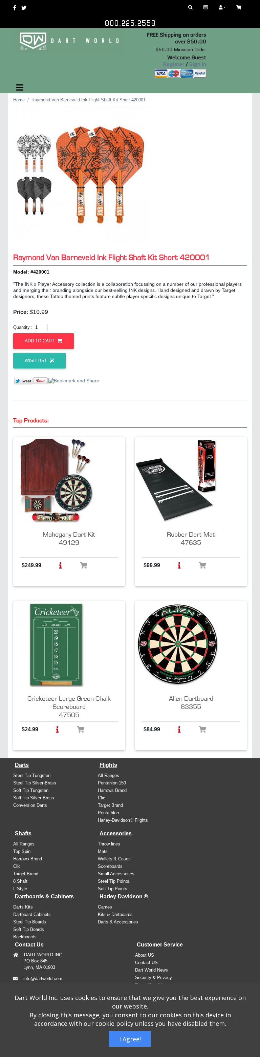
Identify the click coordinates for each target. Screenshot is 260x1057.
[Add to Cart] (83, 565)
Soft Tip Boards (28, 929)
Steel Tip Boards (29, 921)
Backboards (25, 936)
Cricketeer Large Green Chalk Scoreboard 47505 (69, 706)
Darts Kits (23, 907)
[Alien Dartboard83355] (177, 644)
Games (105, 907)
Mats (103, 851)
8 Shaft (20, 881)
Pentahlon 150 (112, 782)
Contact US (146, 962)
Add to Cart (40, 340)
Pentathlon (108, 812)
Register (174, 64)
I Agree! (130, 1039)
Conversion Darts (30, 805)
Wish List (36, 360)
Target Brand (110, 805)
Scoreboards (110, 866)
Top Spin (21, 851)
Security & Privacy (153, 977)
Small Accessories (116, 873)
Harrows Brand (112, 790)
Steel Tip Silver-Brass (34, 782)
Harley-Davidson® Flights (123, 820)
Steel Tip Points (113, 881)
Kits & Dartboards (115, 914)
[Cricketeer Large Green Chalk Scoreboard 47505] (55, 644)
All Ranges (108, 775)
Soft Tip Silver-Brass (33, 797)
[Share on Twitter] (23, 380)
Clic (101, 797)
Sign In (197, 64)
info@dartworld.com (42, 978)
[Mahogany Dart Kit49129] (55, 480)
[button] (60, 565)
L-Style (20, 888)
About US (144, 955)
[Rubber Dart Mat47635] (177, 480)
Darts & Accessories (118, 921)
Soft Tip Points (112, 888)
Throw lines (109, 843)
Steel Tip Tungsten (31, 775)
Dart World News (151, 970)
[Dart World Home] (205, 7)
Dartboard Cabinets (32, 914)
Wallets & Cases (114, 858)
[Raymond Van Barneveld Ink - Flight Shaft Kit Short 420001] (81, 175)
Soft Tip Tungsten (30, 790)
